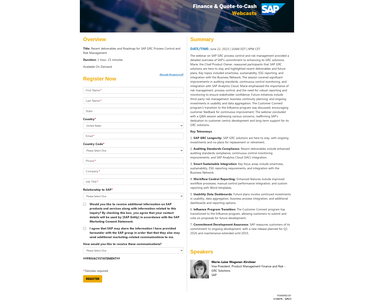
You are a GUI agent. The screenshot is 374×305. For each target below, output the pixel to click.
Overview (94, 39)
